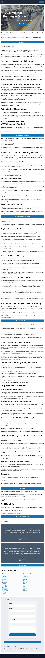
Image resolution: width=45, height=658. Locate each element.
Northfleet (4, 583)
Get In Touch (22, 642)
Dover (24, 586)
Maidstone (10, 513)
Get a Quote (21, 23)
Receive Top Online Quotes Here (22, 320)
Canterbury (25, 580)
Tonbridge (4, 585)
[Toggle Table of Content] (12, 46)
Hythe (24, 583)
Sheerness (25, 575)
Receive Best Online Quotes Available (22, 216)
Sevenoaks (4, 586)
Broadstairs (25, 592)
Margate (24, 587)
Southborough (5, 589)
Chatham (14, 513)
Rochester (19, 513)
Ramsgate (25, 590)
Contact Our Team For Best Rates (22, 135)
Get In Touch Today (22, 42)
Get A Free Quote (22, 565)
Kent (6, 513)
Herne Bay (25, 582)
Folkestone (25, 585)
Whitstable (25, 579)
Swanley (4, 592)
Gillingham (4, 580)
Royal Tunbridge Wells (27, 573)
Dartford (3, 593)
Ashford (24, 577)
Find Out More (22, 488)
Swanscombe (5, 590)
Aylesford (3, 513)
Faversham (25, 576)
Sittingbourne (5, 587)
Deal (24, 589)
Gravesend (4, 582)
